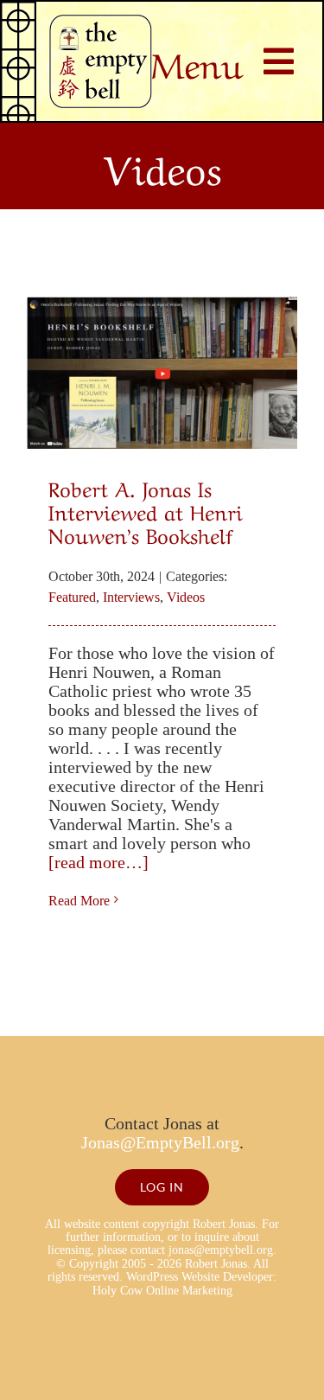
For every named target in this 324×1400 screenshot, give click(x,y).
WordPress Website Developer (199, 1276)
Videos (186, 597)
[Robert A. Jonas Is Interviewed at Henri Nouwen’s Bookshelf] (162, 373)
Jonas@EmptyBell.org (160, 1142)
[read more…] (98, 862)
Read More (79, 900)
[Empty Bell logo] (100, 23)
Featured (72, 597)
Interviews (131, 597)
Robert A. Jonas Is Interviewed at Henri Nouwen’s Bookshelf (145, 510)
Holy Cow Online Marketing (162, 1290)
